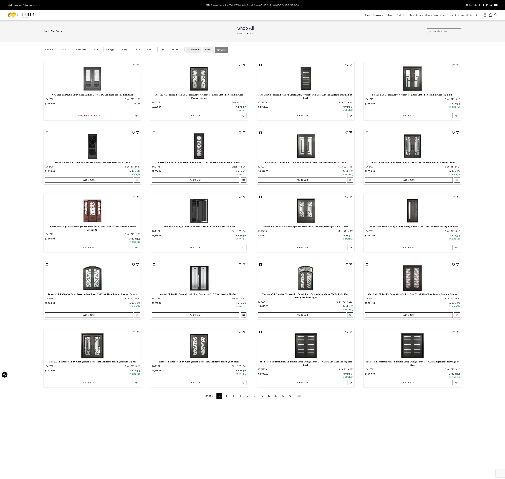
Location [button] (176, 49)
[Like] (133, 65)
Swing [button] (125, 49)
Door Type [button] (110, 49)
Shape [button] (150, 49)
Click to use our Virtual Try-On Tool (23, 5)
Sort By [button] (53, 31)
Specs (418, 15)
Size (96, 49)
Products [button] (49, 49)
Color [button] (137, 49)
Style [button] (162, 49)
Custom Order (431, 15)
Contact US (471, 15)
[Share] (137, 65)
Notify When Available (89, 115)
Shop (411, 15)
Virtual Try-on (446, 15)
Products (401, 15)
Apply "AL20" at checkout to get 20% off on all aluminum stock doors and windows (252, 5)
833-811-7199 (470, 5)
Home (367, 15)
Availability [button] (81, 49)
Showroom (459, 15)
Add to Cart (195, 115)
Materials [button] (64, 49)
